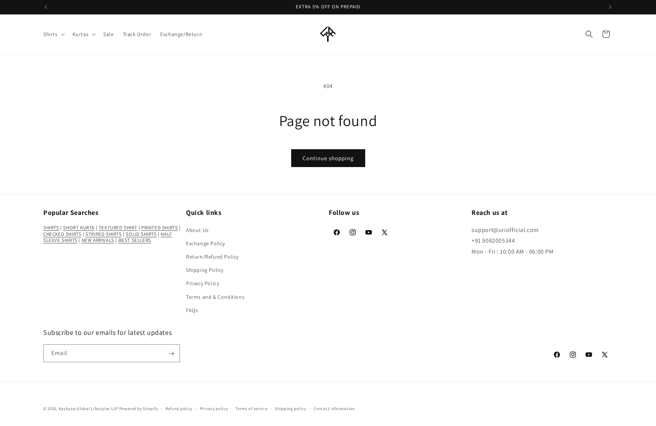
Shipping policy (290, 408)
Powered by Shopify (138, 408)
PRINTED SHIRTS (159, 227)
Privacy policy (214, 408)
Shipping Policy (205, 269)
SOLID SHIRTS (141, 233)
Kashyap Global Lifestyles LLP (88, 408)
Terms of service (251, 408)
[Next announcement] (610, 7)
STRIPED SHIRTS (103, 233)
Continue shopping (328, 158)
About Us (197, 229)
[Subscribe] (171, 354)
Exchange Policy (205, 243)
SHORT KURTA (79, 227)
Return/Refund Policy (212, 256)
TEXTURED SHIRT (118, 227)
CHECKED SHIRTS (62, 233)
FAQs (192, 309)
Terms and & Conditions (215, 296)
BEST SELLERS (134, 240)
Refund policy (179, 408)
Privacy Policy (202, 283)
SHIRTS (51, 227)
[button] (53, 34)
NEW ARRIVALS (98, 240)
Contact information (334, 408)
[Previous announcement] (46, 7)
